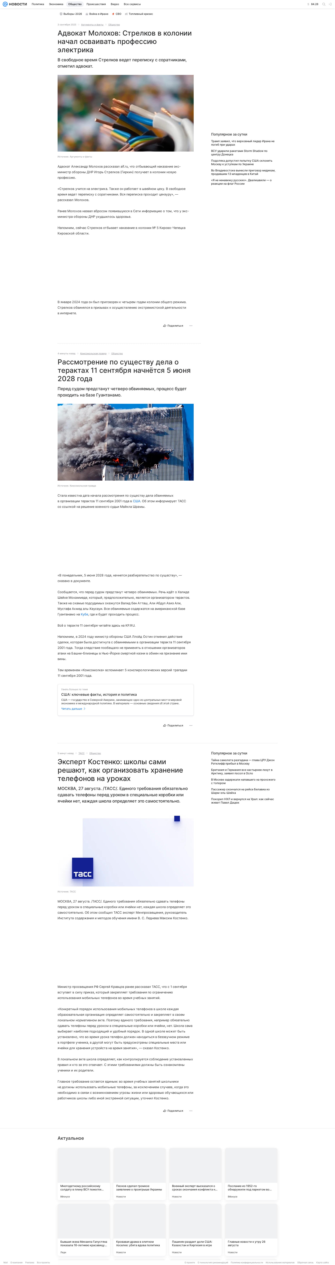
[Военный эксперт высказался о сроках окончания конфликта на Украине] (195, 1174)
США (136, 501)
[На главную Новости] (17, 4)
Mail (5, 1262)
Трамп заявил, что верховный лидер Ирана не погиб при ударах (242, 142)
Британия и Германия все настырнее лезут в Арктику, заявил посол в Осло (242, 771)
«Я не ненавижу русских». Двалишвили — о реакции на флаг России (241, 181)
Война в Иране (98, 14)
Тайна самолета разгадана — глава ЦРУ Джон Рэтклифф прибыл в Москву (242, 761)
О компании (16, 1262)
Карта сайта (322, 1262)
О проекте (190, 1262)
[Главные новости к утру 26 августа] (251, 1230)
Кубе (84, 614)
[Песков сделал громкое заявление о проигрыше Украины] (139, 1174)
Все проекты (43, 1262)
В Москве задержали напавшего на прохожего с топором (243, 781)
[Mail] (5, 4)
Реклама (29, 1262)
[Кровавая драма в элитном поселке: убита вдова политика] (139, 1230)
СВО (118, 14)
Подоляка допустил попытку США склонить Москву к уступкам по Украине (241, 162)
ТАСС (81, 753)
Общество (114, 24)
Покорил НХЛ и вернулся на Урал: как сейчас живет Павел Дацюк (242, 800)
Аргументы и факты (92, 24)
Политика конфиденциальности (247, 1262)
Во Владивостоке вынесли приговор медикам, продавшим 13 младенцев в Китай (243, 172)
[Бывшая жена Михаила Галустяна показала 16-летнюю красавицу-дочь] (84, 1230)
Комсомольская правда (93, 353)
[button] (126, 113)
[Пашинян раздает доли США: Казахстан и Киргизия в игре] (195, 1230)
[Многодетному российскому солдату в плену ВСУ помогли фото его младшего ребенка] (84, 1174)
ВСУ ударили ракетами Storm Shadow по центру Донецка (239, 152)
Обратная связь (305, 1262)
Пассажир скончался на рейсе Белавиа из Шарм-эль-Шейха (240, 791)
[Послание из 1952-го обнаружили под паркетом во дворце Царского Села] (251, 1174)
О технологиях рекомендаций (213, 1262)
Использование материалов (280, 1262)
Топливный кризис (141, 14)
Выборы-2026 (73, 14)
